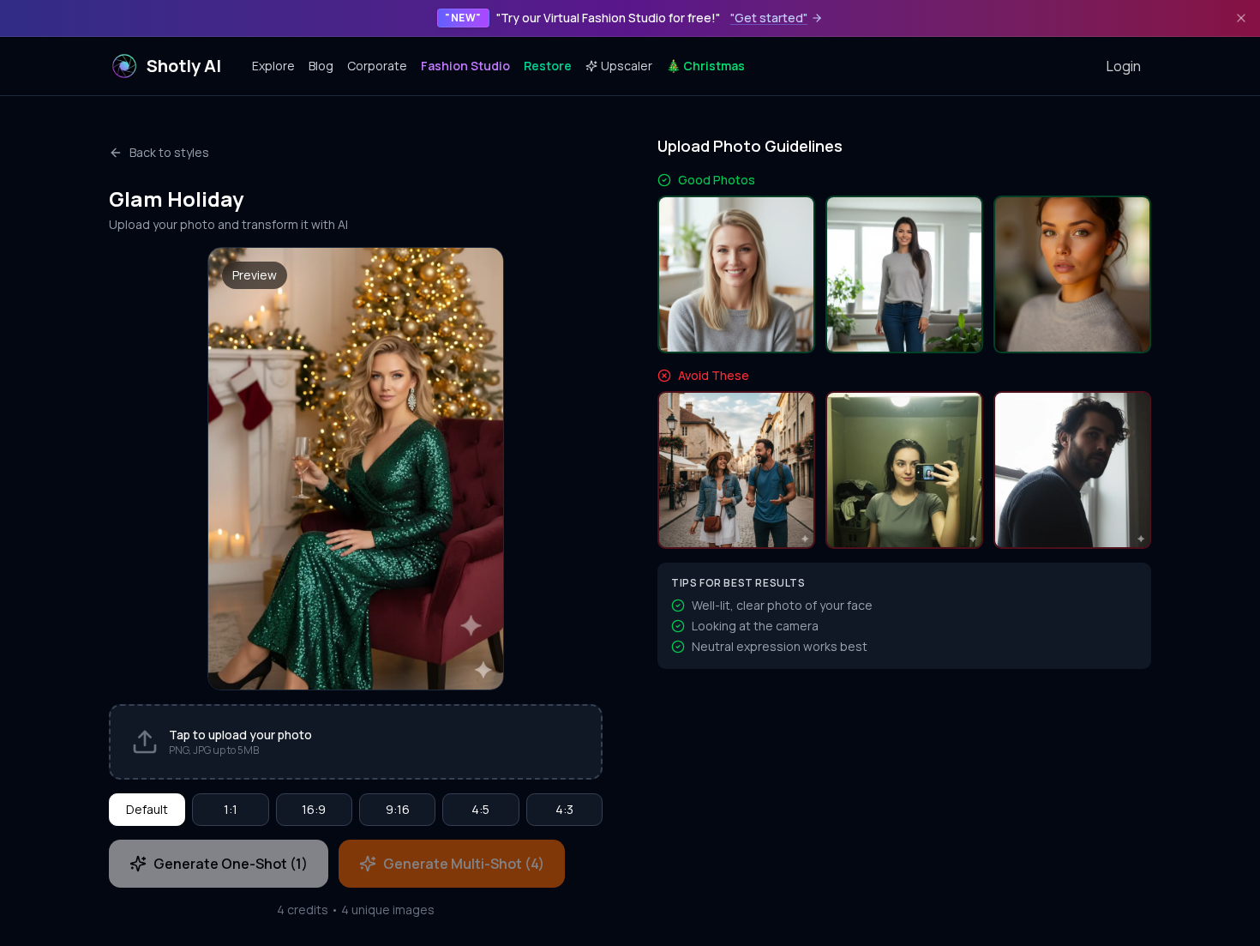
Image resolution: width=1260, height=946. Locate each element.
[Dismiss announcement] (1241, 18)
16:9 (314, 809)
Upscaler (626, 65)
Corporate (377, 65)
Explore (273, 65)
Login (1124, 66)
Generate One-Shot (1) (230, 863)
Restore (548, 65)
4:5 (480, 809)
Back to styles (169, 152)
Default (147, 809)
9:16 (398, 809)
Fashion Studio (465, 65)
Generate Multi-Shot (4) (463, 863)
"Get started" (768, 17)
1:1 (230, 809)
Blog (321, 65)
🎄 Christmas (705, 65)
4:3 (564, 809)
